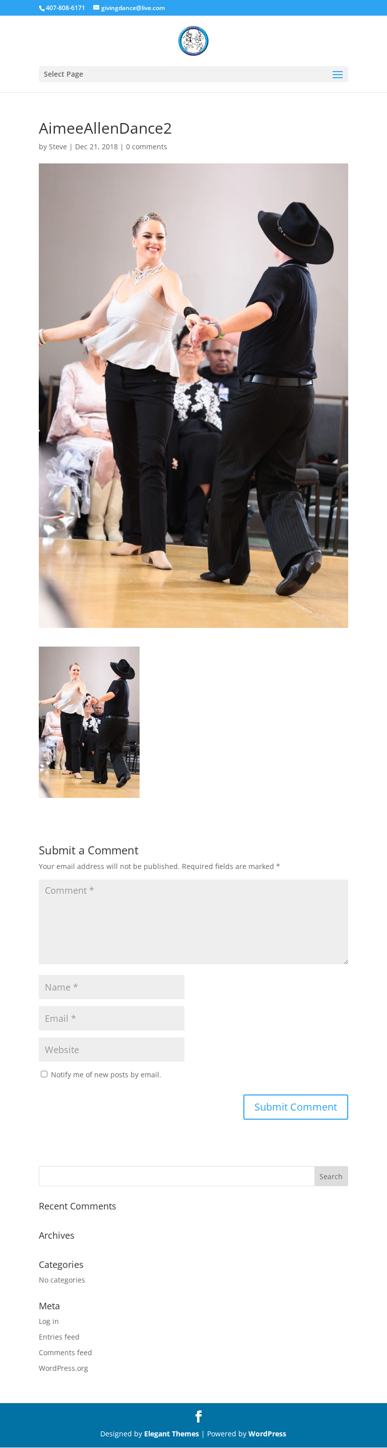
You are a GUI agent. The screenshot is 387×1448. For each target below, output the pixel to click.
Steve (58, 146)
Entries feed (59, 1337)
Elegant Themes (171, 1433)
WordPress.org (63, 1368)
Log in (49, 1321)
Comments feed (65, 1352)
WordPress (267, 1433)
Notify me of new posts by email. (106, 1074)
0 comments (146, 146)
